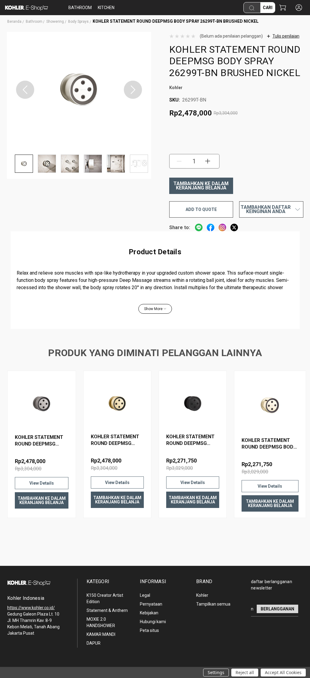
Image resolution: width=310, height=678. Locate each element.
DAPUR (94, 643)
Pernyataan (151, 604)
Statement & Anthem (107, 610)
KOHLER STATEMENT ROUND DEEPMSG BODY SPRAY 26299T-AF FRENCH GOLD (269, 443)
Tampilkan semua (213, 604)
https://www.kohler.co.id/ (31, 607)
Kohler (202, 595)
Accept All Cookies (283, 672)
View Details (41, 483)
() (282, 8)
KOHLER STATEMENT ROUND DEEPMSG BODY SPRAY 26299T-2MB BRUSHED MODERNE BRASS (115, 440)
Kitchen (106, 7)
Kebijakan (149, 612)
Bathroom (80, 7)
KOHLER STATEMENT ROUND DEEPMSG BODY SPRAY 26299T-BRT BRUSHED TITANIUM (39, 440)
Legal (145, 595)
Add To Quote (201, 209)
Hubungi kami (153, 621)
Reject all (245, 672)
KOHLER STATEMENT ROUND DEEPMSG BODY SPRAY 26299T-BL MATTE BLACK (190, 440)
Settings (216, 672)
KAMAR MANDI (101, 634)
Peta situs (149, 630)
